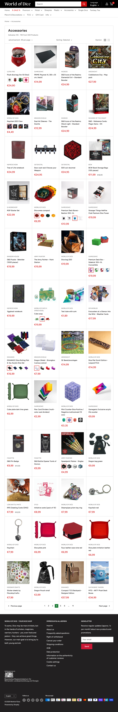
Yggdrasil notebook (14, 311)
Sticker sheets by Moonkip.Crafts (14, 591)
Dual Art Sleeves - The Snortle (43, 122)
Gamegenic (38, 71)
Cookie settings (53, 662)
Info (47, 15)
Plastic (56, 10)
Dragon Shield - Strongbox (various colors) (44, 361)
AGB (48, 648)
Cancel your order (54, 641)
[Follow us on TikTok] (41, 700)
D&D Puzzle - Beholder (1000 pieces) (15, 261)
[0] (111, 4)
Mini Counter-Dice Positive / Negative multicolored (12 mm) (72, 412)
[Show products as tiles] (105, 40)
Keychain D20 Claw (14, 121)
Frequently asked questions (58, 633)
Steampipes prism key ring (71, 508)
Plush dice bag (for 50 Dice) (18, 75)
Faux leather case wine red (71, 548)
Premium (26, 10)
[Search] (84, 4)
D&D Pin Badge (13, 461)
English (8, 696)
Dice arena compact (42, 210)
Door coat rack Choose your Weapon (45, 169)
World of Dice (13, 118)
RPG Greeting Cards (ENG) (17, 508)
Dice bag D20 (66, 260)
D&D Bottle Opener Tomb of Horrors (45, 462)
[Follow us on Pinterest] (37, 700)
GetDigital (38, 164)
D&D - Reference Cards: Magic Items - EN (97, 122)
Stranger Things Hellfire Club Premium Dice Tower (98, 211)
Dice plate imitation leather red (99, 549)
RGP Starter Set (13, 210)
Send (87, 646)
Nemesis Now (12, 164)
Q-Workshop (12, 207)
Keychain (10, 548)
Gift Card (39, 15)
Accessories (16, 21)
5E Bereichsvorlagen (69, 360)
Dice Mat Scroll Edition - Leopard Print (98, 361)
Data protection (53, 652)
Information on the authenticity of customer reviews (60, 656)
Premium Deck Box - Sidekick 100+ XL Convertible (96, 262)
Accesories (69, 10)
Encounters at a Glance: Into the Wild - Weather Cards (99, 312)
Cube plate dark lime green (17, 409)
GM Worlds (93, 308)
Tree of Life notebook (15, 168)
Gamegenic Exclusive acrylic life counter (99, 410)
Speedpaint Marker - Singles (72, 461)
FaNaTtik (10, 458)
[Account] (107, 4)
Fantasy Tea (95, 10)
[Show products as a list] (109, 40)
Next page (103, 606)
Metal (37, 10)
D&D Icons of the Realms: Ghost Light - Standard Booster (71, 124)
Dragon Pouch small (42, 590)
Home (7, 10)
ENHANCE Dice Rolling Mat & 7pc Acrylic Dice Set (18, 361)
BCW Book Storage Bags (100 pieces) (98, 169)
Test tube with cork (69, 311)
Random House (13, 256)
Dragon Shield (40, 118)
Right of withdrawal (55, 637)
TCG (29, 15)
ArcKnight (92, 71)
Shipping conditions (55, 644)
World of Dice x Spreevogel (40, 309)
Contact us (51, 665)
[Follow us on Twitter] (28, 700)
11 (73, 606)
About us (50, 629)
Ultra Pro (11, 71)
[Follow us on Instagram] (32, 700)
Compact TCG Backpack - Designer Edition (71, 591)
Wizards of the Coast (97, 118)
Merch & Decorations (13, 15)
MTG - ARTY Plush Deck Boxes (97, 591)
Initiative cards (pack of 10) (45, 508)
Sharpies (48, 10)
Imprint (50, 626)
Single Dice (83, 10)
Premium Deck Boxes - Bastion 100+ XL (70, 211)
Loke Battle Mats (14, 504)
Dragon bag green (95, 461)
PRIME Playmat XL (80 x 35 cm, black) (45, 76)
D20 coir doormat (68, 168)
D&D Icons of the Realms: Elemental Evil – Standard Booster (71, 77)
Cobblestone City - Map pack (98, 76)
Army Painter (39, 256)
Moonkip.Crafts (13, 587)
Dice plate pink (40, 548)
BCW (90, 164)
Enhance (10, 357)
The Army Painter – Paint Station (44, 261)
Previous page (16, 606)
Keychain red (93, 508)
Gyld (36, 504)
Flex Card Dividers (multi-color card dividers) (44, 410)
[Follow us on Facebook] (24, 700)
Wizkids (64, 71)
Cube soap (38, 314)
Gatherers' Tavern (96, 587)
